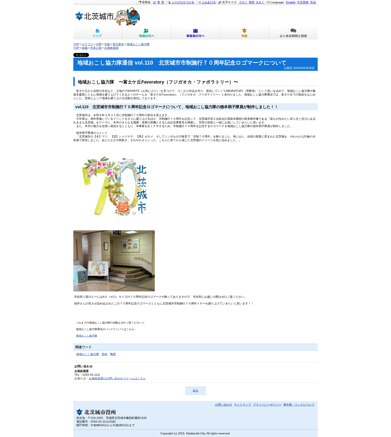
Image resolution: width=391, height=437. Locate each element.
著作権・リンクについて (299, 404)
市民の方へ (146, 33)
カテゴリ (87, 44)
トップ (97, 33)
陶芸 (113, 354)
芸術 (104, 354)
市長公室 (96, 47)
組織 (85, 47)
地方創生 (118, 44)
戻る (195, 390)
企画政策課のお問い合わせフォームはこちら (117, 378)
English (290, 2)
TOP (76, 44)
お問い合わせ (223, 404)
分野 (99, 44)
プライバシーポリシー (267, 404)
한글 (313, 2)
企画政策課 (111, 47)
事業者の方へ (195, 33)
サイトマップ (242, 404)
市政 (244, 33)
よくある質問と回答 (293, 33)
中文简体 (303, 2)
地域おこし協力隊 (138, 44)
